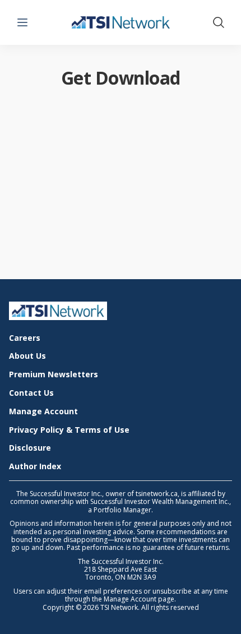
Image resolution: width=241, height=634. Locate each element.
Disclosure (30, 448)
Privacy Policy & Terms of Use (69, 430)
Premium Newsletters (53, 375)
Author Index (35, 466)
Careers (24, 338)
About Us (27, 356)
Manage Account (43, 412)
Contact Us (31, 393)
